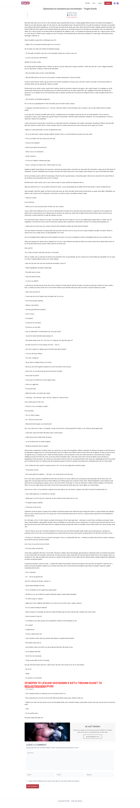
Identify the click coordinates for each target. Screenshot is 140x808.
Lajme (100, 3)
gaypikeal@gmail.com (92, 736)
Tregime (87, 3)
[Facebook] (115, 3)
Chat (93, 3)
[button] (108, 3)
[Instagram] (118, 3)
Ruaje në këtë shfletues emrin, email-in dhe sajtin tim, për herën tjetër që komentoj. (54, 781)
